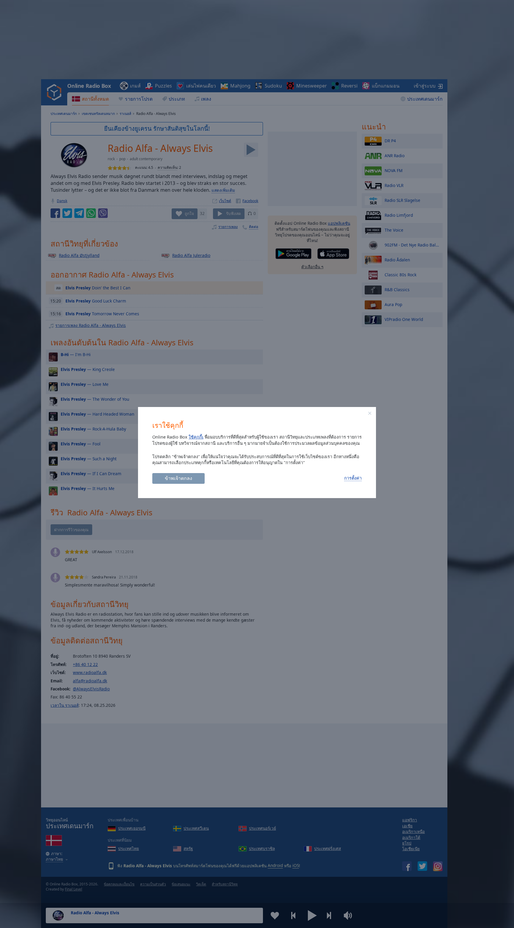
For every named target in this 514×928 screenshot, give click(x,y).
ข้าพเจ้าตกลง (178, 478)
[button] (369, 413)
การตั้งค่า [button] (353, 478)
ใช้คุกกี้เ (196, 437)
